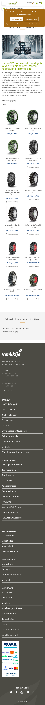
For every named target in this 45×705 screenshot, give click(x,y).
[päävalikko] (4, 3)
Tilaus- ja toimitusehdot (13, 464)
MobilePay (6, 602)
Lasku (4, 624)
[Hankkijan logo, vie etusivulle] (13, 3)
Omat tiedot (7, 540)
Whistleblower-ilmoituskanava (16, 452)
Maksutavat (7, 480)
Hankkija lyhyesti (10, 404)
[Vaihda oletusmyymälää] (33, 3)
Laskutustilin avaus (11, 629)
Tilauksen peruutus (10, 496)
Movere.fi (6, 579)
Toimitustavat (8, 475)
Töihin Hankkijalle (10, 436)
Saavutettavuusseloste (12, 517)
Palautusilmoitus (9, 491)
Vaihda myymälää (31, 19)
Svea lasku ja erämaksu (12, 608)
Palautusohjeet (9, 485)
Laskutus (6, 425)
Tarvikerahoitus (9, 613)
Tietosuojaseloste (10, 512)
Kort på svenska (9, 409)
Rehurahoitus (8, 618)
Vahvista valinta (17, 19)
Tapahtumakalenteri (11, 441)
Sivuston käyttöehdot (11, 507)
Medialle (6, 446)
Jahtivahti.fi (7, 563)
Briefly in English (9, 414)
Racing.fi (6, 569)
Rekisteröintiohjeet (10, 469)
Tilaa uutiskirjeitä (10, 551)
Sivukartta (6, 501)
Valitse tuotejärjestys (9, 101)
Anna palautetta (9, 546)
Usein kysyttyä (8, 535)
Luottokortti (7, 597)
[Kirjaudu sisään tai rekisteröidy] (36, 3)
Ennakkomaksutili (10, 634)
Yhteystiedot (7, 420)
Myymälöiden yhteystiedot (14, 430)
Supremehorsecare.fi (11, 574)
